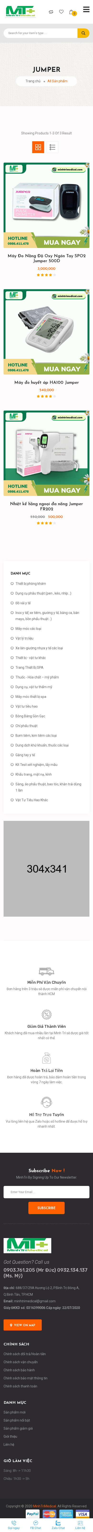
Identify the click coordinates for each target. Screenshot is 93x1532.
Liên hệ (9, 1444)
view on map (24, 1325)
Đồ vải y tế (23, 603)
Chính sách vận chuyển (21, 1362)
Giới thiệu (10, 1436)
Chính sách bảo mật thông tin (25, 1378)
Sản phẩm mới (15, 1412)
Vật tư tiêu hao (27, 706)
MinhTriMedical (44, 1506)
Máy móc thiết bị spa (31, 697)
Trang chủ (33, 81)
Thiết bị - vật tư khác (31, 658)
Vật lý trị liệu (24, 638)
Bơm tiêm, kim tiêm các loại (36, 735)
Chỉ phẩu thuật (26, 726)
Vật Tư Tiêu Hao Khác (32, 800)
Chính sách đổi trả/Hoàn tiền (25, 1354)
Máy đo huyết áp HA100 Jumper (46, 383)
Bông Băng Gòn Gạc (30, 716)
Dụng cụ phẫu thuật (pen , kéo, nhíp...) (43, 593)
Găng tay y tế (25, 755)
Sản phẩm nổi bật (17, 1420)
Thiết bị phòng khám (31, 583)
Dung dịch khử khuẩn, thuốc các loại (42, 745)
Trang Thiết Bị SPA (29, 667)
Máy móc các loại (28, 629)
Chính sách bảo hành (19, 1370)
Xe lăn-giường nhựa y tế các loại (39, 648)
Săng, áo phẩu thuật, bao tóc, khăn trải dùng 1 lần (48, 787)
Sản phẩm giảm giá (18, 1428)
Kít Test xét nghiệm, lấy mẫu (36, 765)
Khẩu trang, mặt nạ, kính (34, 774)
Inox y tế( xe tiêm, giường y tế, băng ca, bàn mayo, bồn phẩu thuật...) (47, 616)
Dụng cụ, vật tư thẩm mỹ (34, 687)
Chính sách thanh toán (20, 1386)
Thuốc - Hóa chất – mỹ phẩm (37, 677)
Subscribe (46, 1208)
